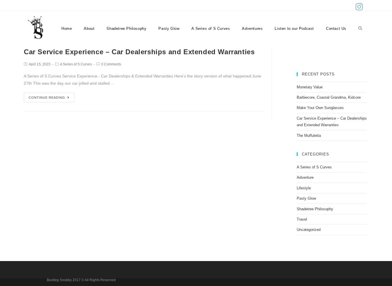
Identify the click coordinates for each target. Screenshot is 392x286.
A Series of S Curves (76, 64)
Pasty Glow (306, 198)
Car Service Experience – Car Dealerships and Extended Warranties (139, 52)
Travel (302, 219)
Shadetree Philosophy (315, 209)
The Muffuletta (309, 135)
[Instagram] (358, 7)
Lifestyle (304, 188)
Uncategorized (309, 229)
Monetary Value (310, 87)
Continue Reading (47, 97)
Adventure (305, 177)
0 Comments (111, 64)
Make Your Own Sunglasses (320, 108)
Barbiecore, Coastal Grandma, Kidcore (329, 97)
